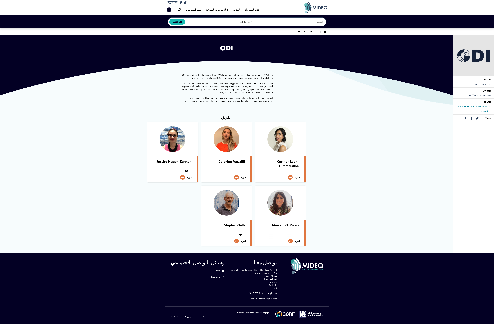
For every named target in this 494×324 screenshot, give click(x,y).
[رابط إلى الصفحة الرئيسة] (325, 31)
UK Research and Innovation (311, 314)
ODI (299, 32)
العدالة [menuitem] (236, 9)
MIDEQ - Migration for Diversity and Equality (313, 7)
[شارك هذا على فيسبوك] (471, 118)
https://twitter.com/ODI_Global (479, 95)
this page (266, 312)
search (177, 22)
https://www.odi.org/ (483, 84)
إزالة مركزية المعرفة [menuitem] (217, 9)
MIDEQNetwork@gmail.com (264, 298)
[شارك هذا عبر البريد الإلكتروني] (466, 118)
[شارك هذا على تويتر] (477, 118)
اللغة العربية (172, 3)
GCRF (285, 314)
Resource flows (485, 111)
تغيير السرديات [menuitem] (193, 9)
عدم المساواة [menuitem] (252, 9)
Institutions (312, 32)
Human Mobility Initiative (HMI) (209, 83)
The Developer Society (178, 317)
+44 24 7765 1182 (256, 293)
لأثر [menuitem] (179, 9)
